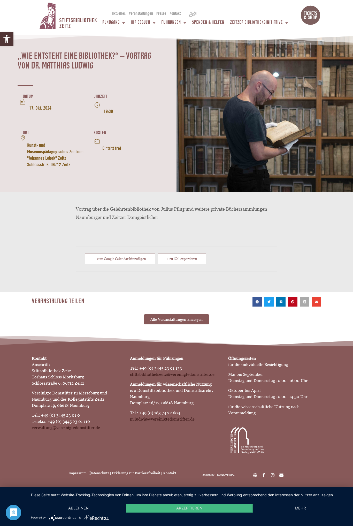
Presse (161, 14)
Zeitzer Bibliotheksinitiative (256, 23)
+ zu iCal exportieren (182, 259)
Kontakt (175, 14)
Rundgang (111, 23)
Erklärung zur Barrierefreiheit (136, 473)
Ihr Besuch (140, 23)
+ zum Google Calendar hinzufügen (120, 259)
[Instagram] (273, 475)
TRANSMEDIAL (225, 474)
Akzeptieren (189, 508)
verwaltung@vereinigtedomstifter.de (66, 427)
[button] (6, 39)
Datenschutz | (100, 473)
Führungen (171, 23)
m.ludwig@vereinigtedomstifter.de (162, 419)
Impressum (77, 473)
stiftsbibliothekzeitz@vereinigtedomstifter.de (172, 374)
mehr (300, 508)
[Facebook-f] (264, 475)
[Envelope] (281, 475)
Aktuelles (119, 14)
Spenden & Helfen (208, 23)
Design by (208, 474)
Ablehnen (78, 508)
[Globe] (255, 475)
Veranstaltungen (141, 14)
